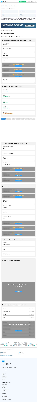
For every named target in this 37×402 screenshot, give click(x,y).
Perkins (3, 352)
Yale (21, 352)
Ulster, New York (4, 387)
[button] (3, 119)
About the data (4, 377)
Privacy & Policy (4, 376)
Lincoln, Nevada (4, 384)
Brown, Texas (4, 390)
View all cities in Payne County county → (6, 355)
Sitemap (3, 379)
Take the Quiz (4, 373)
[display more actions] (36, 1)
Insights (3, 374)
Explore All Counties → (30, 25)
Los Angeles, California (5, 389)
